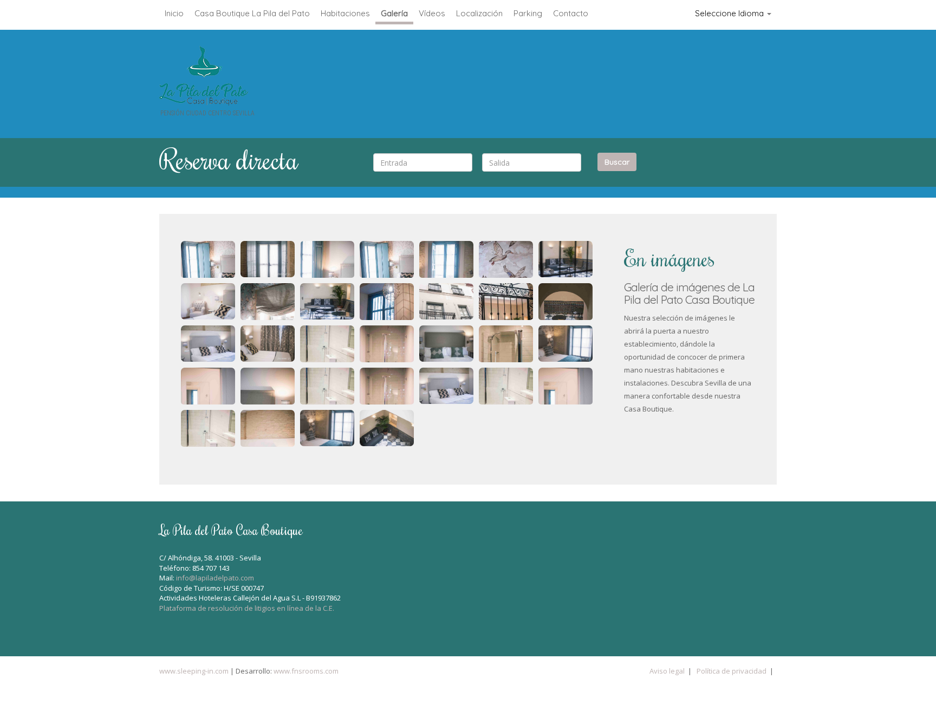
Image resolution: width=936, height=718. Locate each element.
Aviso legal (667, 671)
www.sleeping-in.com (194, 671)
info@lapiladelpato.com (216, 578)
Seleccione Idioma (730, 13)
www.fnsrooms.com (305, 671)
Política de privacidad (731, 671)
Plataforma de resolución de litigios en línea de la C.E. (246, 608)
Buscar (616, 162)
